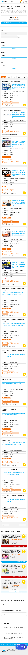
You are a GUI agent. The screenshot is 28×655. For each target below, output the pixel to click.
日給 (19, 77)
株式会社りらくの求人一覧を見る (8, 224)
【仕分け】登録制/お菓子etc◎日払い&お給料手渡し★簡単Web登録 (13, 355)
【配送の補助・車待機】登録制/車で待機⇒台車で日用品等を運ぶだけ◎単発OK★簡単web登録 (13, 324)
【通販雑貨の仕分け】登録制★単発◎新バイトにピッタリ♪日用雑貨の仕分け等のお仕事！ (13, 473)
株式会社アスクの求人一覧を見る (8, 284)
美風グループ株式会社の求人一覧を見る (9, 163)
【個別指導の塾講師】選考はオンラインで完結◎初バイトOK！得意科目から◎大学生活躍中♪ (18, 87)
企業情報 (8, 649)
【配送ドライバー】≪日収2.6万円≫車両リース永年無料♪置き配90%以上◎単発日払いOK (18, 144)
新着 (9, 77)
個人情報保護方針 (12, 650)
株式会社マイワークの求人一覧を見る (8, 315)
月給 (24, 77)
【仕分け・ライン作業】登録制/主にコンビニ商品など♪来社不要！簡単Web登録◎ (13, 414)
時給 (14, 77)
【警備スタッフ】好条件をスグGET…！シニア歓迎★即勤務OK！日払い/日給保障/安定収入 (18, 265)
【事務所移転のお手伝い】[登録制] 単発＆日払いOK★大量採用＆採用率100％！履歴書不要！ (18, 173)
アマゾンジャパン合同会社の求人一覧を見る (9, 134)
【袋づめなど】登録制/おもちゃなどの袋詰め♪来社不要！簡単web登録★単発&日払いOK (13, 293)
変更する (14, 48)
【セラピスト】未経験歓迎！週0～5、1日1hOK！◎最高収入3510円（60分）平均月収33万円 (18, 203)
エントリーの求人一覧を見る (7, 491)
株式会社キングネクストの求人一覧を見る (9, 193)
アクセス (12, 649)
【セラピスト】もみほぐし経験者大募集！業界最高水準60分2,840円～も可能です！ (18, 233)
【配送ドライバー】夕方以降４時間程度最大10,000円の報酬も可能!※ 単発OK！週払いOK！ (18, 115)
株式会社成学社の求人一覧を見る (8, 105)
